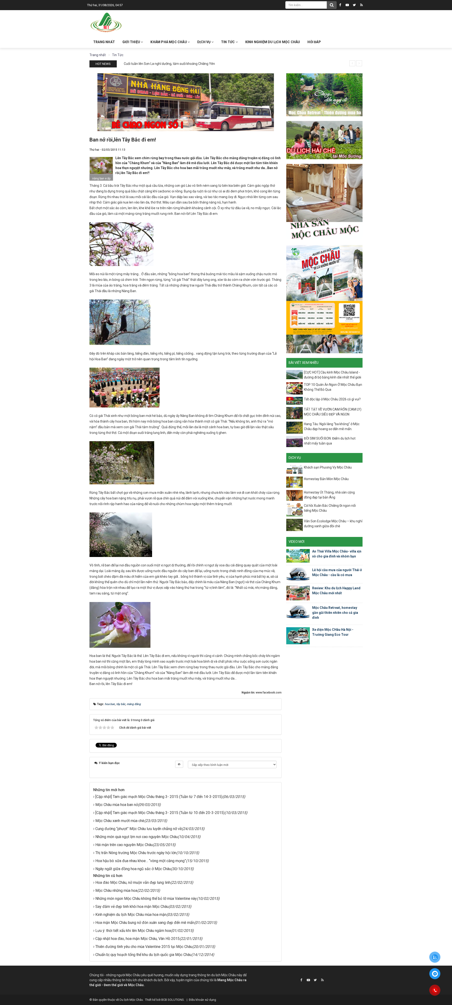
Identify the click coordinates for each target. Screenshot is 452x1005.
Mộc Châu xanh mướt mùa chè (119, 820)
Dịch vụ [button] (204, 42)
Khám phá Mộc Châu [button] (169, 42)
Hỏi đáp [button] (314, 42)
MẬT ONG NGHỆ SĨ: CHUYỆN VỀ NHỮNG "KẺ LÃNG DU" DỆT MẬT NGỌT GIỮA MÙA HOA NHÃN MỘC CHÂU (200, 64)
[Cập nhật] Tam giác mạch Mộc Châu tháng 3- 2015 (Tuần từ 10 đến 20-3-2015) (160, 812)
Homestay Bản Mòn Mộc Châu (326, 479)
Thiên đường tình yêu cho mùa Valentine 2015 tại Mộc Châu (143, 946)
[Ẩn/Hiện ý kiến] (179, 764)
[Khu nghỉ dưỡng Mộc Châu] (324, 94)
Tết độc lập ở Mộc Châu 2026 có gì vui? (332, 399)
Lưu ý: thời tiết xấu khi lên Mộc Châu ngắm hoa (133, 930)
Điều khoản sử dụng (202, 999)
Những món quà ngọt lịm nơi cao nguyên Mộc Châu (136, 837)
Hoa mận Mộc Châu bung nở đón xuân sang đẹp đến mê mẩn (144, 922)
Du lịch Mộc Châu (131, 999)
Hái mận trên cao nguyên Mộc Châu (124, 845)
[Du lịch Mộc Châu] (106, 23)
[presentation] (352, 63)
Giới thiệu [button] (131, 42)
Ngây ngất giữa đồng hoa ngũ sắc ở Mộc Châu (133, 869)
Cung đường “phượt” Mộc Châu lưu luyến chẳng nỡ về (138, 828)
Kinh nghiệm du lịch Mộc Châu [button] (272, 42)
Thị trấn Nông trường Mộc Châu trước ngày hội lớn (135, 853)
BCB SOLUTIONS (172, 999)
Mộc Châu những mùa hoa (116, 890)
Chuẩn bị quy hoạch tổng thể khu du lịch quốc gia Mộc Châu (143, 954)
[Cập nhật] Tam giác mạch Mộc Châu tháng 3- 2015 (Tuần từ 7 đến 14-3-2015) (158, 796)
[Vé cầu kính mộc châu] (324, 299)
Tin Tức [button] (228, 42)
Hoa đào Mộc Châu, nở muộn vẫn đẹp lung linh (132, 882)
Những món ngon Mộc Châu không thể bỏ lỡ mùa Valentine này (146, 898)
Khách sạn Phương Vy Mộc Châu (328, 467)
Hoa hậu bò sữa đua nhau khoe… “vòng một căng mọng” (140, 861)
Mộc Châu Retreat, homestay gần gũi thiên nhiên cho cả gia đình (335, 612)
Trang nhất (104, 42)
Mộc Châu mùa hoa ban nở (116, 804)
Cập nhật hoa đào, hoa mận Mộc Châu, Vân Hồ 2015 (137, 938)
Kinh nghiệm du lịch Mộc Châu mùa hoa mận (130, 914)
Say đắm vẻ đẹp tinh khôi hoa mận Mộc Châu (132, 906)
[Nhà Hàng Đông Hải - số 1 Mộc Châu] (185, 102)
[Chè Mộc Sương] (324, 139)
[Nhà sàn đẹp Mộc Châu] (324, 202)
